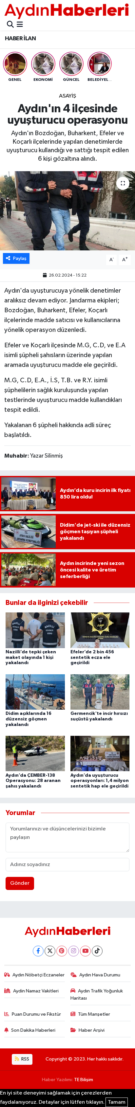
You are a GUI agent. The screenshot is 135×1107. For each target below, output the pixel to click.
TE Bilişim (83, 1079)
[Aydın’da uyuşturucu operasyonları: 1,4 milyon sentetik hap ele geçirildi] (100, 753)
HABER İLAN (20, 39)
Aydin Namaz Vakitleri (36, 991)
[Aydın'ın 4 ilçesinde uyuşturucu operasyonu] (67, 210)
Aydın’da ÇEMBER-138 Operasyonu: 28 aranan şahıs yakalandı (33, 781)
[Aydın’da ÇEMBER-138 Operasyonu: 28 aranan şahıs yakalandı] (35, 753)
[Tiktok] (97, 951)
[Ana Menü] (20, 25)
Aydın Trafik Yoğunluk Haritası (96, 995)
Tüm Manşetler (94, 1014)
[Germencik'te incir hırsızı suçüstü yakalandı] (100, 692)
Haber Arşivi (92, 1030)
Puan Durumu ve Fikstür (36, 1014)
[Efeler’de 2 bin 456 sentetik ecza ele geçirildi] (100, 630)
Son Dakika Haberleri (33, 1030)
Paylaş (20, 258)
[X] (50, 951)
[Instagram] (73, 951)
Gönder (19, 883)
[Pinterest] (61, 951)
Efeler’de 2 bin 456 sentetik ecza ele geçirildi (92, 657)
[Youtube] (85, 951)
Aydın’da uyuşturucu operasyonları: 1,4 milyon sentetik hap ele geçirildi (99, 781)
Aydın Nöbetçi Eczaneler (38, 974)
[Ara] (10, 25)
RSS (24, 1059)
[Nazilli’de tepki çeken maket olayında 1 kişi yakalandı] (35, 630)
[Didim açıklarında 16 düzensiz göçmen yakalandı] (35, 692)
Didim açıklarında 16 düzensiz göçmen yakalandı (28, 719)
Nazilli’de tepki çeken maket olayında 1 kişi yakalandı (31, 657)
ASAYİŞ (67, 96)
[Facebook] (38, 951)
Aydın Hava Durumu (99, 974)
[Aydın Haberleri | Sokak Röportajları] (66, 11)
